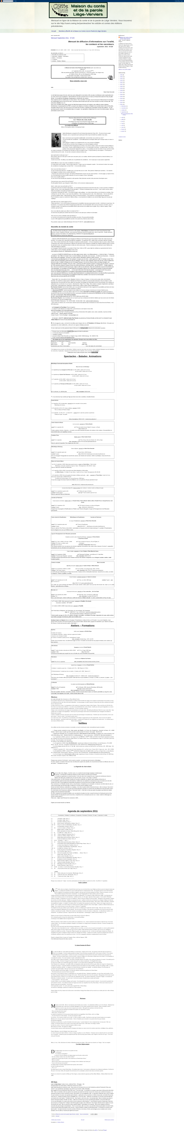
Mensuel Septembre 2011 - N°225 (62, 38)
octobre (123, 110)
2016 (121, 94)
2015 (121, 96)
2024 (121, 78)
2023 (121, 80)
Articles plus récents (56, 1119)
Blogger (105, 1130)
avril (122, 125)
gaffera (96, 1130)
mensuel (57, 1116)
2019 (121, 88)
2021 (121, 84)
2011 (121, 104)
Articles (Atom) (60, 1122)
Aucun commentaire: (84, 1114)
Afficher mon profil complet (125, 69)
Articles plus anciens (109, 1119)
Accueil (53, 31)
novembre (123, 108)
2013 (121, 100)
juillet (122, 119)
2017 (121, 92)
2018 (121, 90)
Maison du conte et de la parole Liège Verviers (126, 38)
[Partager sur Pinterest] (96, 1114)
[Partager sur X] (94, 1114)
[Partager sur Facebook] (95, 1114)
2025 (121, 76)
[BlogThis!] (92, 1114)
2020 (121, 86)
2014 (121, 98)
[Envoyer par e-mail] (91, 1114)
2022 (121, 82)
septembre (124, 112)
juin (122, 121)
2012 (121, 102)
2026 (121, 74)
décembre (123, 106)
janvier (123, 131)
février (123, 129)
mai (122, 123)
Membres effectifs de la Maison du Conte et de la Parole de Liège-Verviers (82, 31)
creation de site (122, 136)
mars (122, 127)
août (122, 117)
